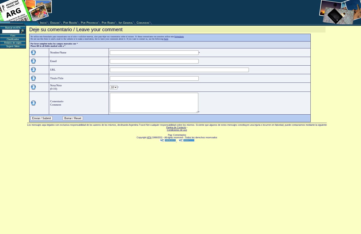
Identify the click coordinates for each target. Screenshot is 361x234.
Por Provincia (89, 22)
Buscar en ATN (12, 27)
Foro (12, 35)
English (55, 22)
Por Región (70, 22)
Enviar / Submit (41, 118)
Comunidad (143, 22)
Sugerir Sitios (13, 46)
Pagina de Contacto (176, 127)
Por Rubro (108, 22)
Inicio (43, 22)
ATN (149, 137)
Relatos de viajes (13, 42)
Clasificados (13, 39)
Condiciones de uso (177, 130)
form (166, 39)
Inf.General (126, 22)
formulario (179, 36)
